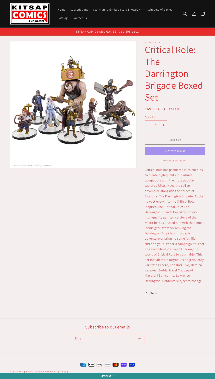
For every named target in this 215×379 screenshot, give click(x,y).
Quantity (150, 117)
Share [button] (153, 293)
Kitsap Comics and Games (32, 371)
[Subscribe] (139, 338)
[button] (107, 376)
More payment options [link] (174, 160)
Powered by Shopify (57, 371)
